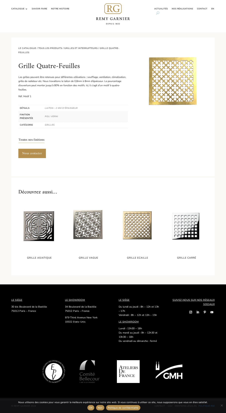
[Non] (221, 405)
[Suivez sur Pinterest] (205, 312)
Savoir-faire (39, 9)
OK (91, 407)
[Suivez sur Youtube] (212, 312)
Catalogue (17, 9)
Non (100, 407)
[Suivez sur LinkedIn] (198, 312)
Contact (202, 9)
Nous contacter (32, 153)
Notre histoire (60, 9)
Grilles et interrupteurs (81, 48)
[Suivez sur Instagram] (191, 312)
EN (212, 9)
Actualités (161, 9)
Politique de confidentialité (123, 407)
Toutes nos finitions (31, 140)
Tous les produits (50, 48)
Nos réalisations (182, 9)
